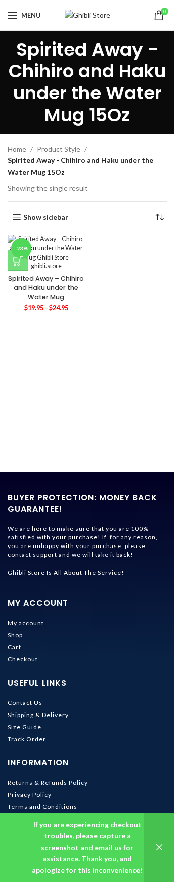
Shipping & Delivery (38, 715)
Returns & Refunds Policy (48, 782)
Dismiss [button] (159, 847)
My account (26, 623)
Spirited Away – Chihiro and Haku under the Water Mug (46, 287)
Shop (15, 635)
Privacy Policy (30, 795)
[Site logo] (87, 14)
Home (17, 149)
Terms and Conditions (42, 806)
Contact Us (25, 702)
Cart (14, 647)
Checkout (23, 659)
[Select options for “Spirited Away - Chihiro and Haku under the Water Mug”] (18, 260)
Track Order (27, 739)
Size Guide (24, 727)
